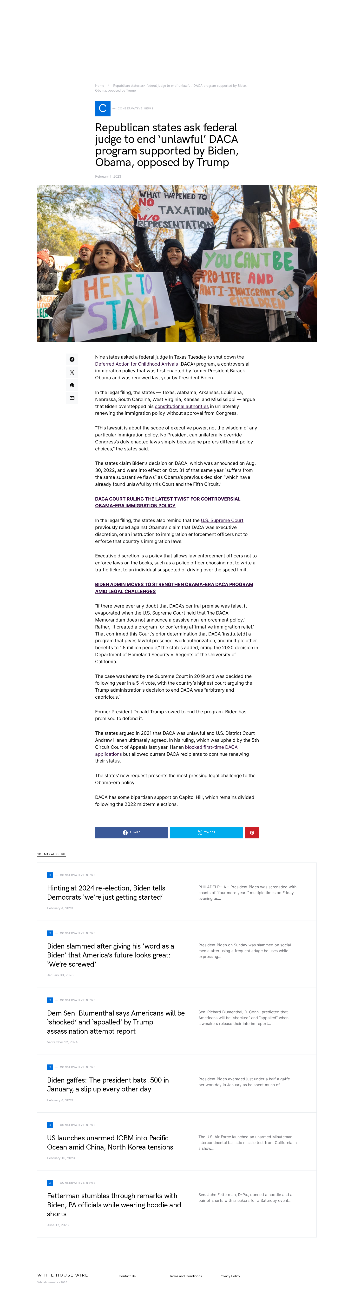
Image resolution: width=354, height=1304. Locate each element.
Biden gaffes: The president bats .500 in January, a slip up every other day (108, 1085)
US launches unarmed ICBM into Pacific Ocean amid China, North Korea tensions (110, 1143)
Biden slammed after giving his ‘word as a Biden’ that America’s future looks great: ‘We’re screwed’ (110, 955)
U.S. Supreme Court (222, 520)
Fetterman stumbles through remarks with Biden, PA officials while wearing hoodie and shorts (114, 1205)
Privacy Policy (230, 1276)
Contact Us (127, 1276)
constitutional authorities (182, 406)
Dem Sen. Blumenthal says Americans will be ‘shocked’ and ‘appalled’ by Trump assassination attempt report (116, 1022)
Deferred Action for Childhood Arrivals (136, 364)
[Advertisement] (177, 33)
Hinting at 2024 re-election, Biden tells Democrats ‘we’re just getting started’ (106, 893)
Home (99, 86)
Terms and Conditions (185, 1276)
